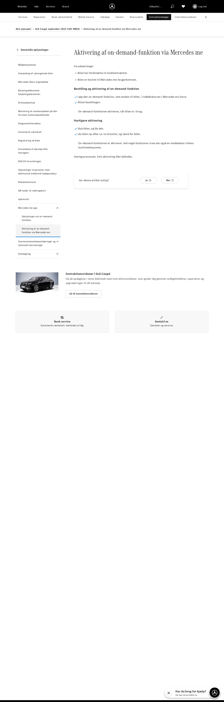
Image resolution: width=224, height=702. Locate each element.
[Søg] (172, 6)
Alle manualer (23, 29)
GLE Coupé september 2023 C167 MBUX (57, 29)
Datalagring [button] (24, 253)
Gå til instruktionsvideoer (83, 293)
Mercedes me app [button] (27, 207)
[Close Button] (183, 693)
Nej (168, 180)
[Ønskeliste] (183, 6)
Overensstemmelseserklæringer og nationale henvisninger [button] (36, 243)
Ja (147, 180)
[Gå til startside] (112, 6)
